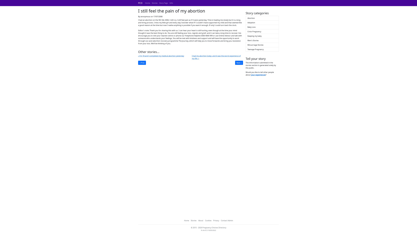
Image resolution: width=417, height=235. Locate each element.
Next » (239, 63)
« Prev (142, 63)
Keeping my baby (254, 36)
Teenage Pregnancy (255, 49)
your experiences (258, 75)
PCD (140, 3)
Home (147, 3)
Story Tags (163, 3)
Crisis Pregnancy (254, 31)
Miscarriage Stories (255, 45)
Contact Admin (227, 220)
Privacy (216, 220)
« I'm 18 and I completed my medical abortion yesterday (161, 56)
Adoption (251, 22)
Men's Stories (253, 40)
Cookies (208, 220)
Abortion (251, 18)
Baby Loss (251, 27)
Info (171, 3)
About (200, 220)
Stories (155, 3)
